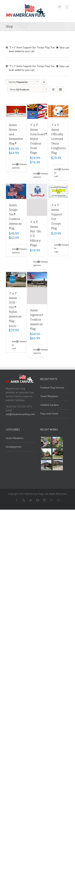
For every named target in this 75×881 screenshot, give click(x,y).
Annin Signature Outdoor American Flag (36, 319)
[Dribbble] (58, 500)
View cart (64, 47)
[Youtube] (37, 500)
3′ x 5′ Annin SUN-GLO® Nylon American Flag (15, 307)
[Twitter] (30, 500)
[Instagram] (44, 500)
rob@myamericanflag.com (20, 414)
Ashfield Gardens (49, 405)
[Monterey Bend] (46, 465)
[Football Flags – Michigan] (46, 442)
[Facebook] (16, 500)
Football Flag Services (52, 387)
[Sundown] (57, 453)
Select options (14, 166)
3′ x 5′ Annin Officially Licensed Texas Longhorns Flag (58, 138)
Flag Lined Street (49, 413)
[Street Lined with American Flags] (57, 465)
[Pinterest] (51, 500)
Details (21, 164)
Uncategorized (13, 446)
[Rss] (23, 500)
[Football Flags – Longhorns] (46, 453)
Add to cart (56, 173)
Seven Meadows (49, 396)
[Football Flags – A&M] (57, 442)
